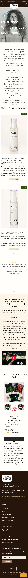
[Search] (21, 5)
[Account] (23, 4)
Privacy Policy (6, 536)
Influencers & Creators (8, 517)
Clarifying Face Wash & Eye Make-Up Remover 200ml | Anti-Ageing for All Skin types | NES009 (14, 161)
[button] (12, 182)
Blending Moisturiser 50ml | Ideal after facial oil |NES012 (13, 233)
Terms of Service (7, 527)
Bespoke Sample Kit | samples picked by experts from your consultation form (13, 421)
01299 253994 (7, 499)
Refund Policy (6, 533)
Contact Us (5, 508)
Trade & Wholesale (7, 521)
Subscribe (7, 561)
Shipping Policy (6, 530)
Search (4, 511)
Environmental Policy (8, 542)
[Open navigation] (2, 5)
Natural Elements (13, 573)
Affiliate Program (7, 514)
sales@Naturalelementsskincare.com (14, 496)
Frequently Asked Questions (10, 539)
